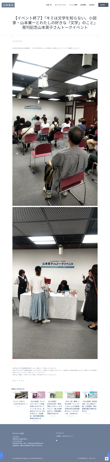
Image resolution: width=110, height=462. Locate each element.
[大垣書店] (8, 5)
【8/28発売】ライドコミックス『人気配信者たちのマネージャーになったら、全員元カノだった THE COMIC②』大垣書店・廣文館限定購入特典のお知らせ (37, 410)
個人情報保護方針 (82, 458)
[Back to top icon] (102, 458)
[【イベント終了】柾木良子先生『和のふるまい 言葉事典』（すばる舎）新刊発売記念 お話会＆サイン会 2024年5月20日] (1, 455)
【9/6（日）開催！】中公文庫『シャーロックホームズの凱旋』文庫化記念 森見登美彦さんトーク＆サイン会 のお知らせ (72, 407)
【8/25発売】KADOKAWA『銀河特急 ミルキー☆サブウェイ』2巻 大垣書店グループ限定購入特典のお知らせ (54, 407)
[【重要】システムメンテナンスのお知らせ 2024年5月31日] (108, 455)
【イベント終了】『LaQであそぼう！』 (20, 402)
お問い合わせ (92, 458)
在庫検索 (102, 5)
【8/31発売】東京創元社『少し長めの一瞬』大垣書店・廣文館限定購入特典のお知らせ (89, 406)
